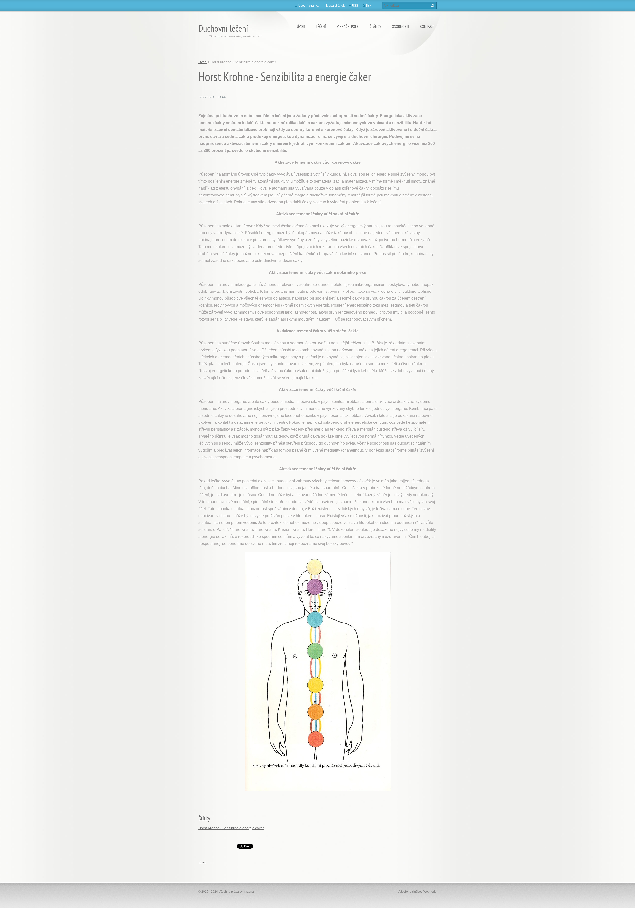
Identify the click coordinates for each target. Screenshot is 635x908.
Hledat (432, 5)
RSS (355, 5)
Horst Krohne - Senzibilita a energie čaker (231, 828)
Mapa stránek (335, 5)
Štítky (204, 818)
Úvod (301, 26)
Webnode (430, 891)
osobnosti (400, 26)
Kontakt (427, 26)
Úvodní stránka (308, 5)
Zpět (202, 862)
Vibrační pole (348, 26)
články (375, 26)
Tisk (368, 5)
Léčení (321, 26)
